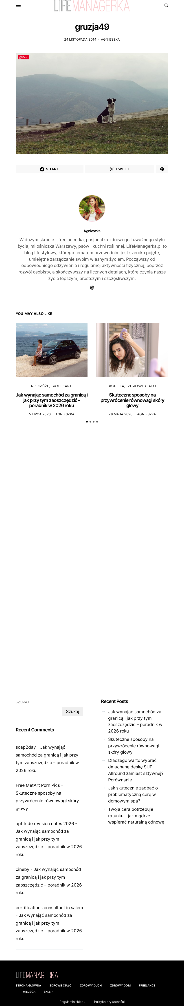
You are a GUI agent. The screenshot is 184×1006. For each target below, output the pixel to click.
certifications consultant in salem (49, 907)
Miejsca (29, 991)
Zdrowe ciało (142, 386)
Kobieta (116, 386)
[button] (87, 421)
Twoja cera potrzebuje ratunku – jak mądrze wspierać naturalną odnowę (136, 816)
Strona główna (28, 985)
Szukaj (22, 702)
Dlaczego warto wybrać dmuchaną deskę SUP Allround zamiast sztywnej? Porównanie (136, 770)
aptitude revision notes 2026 (45, 823)
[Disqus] (92, 496)
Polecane (62, 386)
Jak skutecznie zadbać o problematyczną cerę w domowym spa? (133, 794)
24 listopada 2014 (80, 39)
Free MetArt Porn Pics (38, 785)
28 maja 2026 (120, 414)
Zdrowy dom (120, 985)
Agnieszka (110, 39)
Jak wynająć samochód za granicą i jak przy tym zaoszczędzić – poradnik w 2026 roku (52, 400)
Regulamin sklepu (72, 1002)
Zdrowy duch (91, 985)
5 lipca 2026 (40, 414)
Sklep (48, 991)
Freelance (147, 985)
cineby (22, 869)
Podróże (40, 386)
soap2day (26, 747)
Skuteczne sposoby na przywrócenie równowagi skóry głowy (132, 400)
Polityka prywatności (109, 1002)
